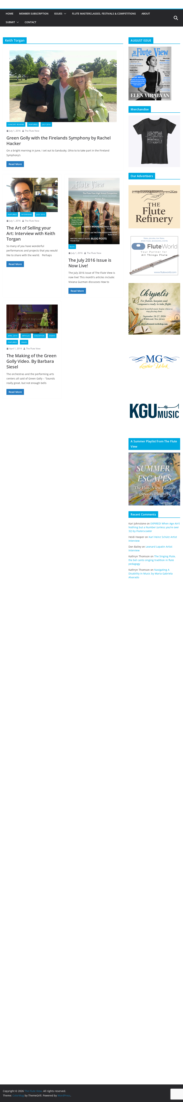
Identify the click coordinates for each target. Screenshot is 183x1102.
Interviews (26, 214)
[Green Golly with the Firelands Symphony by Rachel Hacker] (63, 86)
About (146, 13)
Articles (26, 335)
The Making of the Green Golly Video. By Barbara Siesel (31, 361)
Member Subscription (33, 13)
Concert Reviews (16, 124)
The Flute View (32, 130)
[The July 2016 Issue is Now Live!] (94, 211)
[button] (64, 13)
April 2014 (12, 335)
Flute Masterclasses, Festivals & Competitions (104, 13)
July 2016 (46, 124)
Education (39, 335)
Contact (30, 22)
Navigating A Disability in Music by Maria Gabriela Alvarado (150, 573)
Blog (72, 246)
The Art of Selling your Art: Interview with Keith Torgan (30, 233)
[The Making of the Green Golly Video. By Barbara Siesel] (32, 319)
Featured (33, 124)
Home (9, 13)
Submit (10, 22)
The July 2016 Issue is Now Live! (89, 263)
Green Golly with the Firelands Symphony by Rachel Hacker (58, 140)
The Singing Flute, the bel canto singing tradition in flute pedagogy (152, 560)
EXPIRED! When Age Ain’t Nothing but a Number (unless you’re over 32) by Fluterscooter (154, 527)
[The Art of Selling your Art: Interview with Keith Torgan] (32, 195)
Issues (58, 13)
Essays (52, 335)
